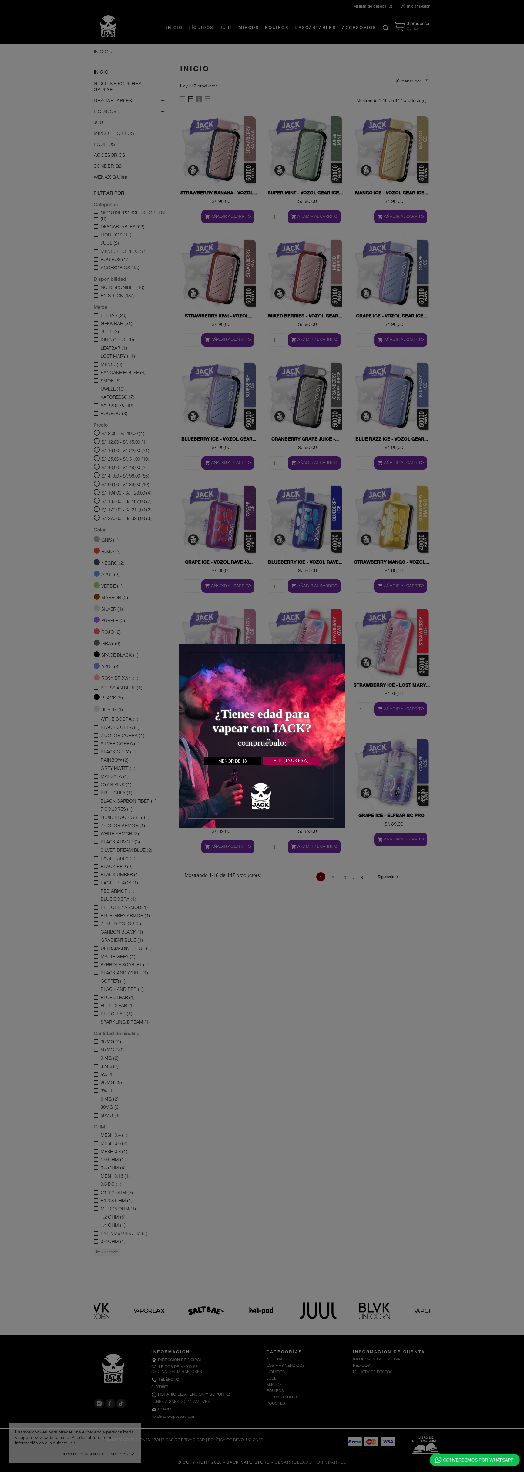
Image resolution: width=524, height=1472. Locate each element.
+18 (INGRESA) (291, 760)
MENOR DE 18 (232, 761)
